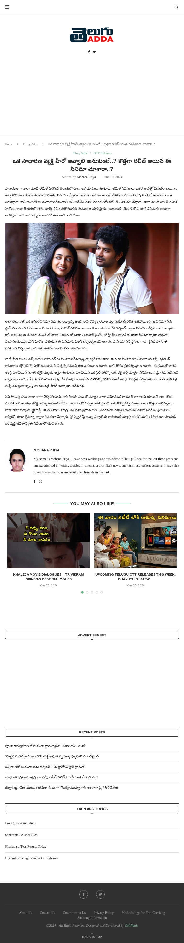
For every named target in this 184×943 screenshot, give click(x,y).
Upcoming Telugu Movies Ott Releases (31, 858)
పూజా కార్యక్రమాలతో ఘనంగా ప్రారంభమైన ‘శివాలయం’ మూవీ (45, 746)
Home (9, 144)
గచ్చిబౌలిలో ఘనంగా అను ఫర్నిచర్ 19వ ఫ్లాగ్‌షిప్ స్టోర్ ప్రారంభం (45, 767)
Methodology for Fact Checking (143, 913)
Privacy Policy (104, 913)
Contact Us (47, 913)
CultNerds (131, 925)
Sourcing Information (92, 918)
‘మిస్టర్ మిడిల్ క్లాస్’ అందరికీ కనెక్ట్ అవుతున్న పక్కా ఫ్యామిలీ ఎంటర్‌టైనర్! (52, 756)
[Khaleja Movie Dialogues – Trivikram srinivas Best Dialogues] (48, 540)
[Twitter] (94, 52)
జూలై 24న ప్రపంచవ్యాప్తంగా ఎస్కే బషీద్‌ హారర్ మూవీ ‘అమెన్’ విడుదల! (51, 777)
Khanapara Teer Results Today (25, 846)
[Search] (176, 7)
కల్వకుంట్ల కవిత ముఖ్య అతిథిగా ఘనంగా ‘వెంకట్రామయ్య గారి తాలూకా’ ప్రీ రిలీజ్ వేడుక (61, 788)
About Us (25, 913)
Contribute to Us (74, 913)
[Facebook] (89, 52)
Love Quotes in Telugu (20, 823)
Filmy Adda (30, 144)
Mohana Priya (86, 177)
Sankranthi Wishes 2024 (21, 835)
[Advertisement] (92, 99)
